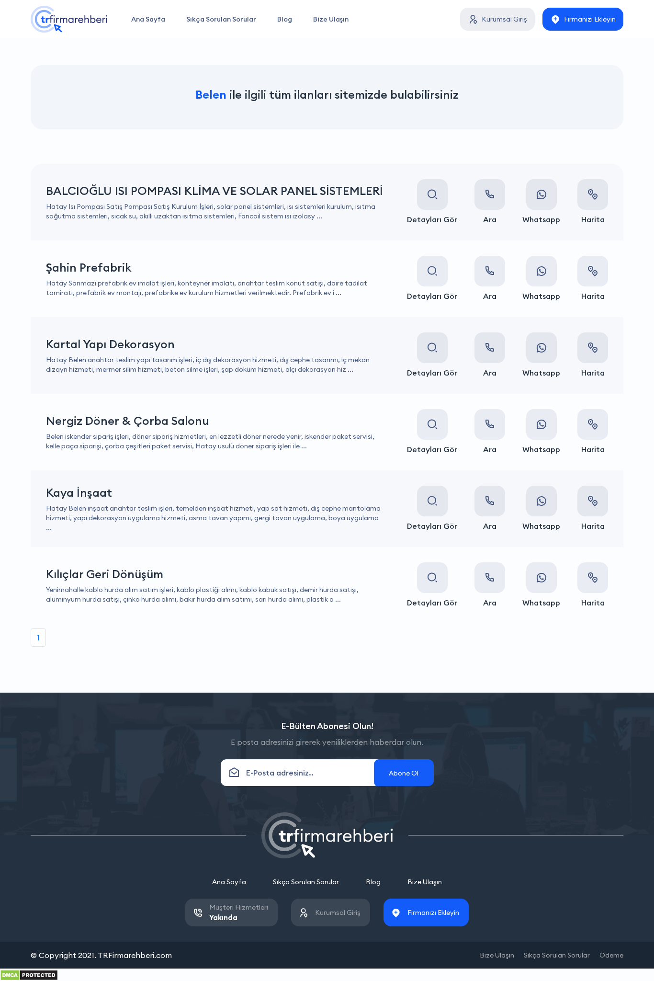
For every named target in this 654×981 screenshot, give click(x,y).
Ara (489, 219)
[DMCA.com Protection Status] (29, 974)
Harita (593, 219)
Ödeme (611, 955)
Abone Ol (403, 773)
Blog (284, 19)
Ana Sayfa (148, 19)
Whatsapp (541, 219)
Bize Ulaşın (331, 19)
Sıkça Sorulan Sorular (221, 19)
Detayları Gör (432, 219)
